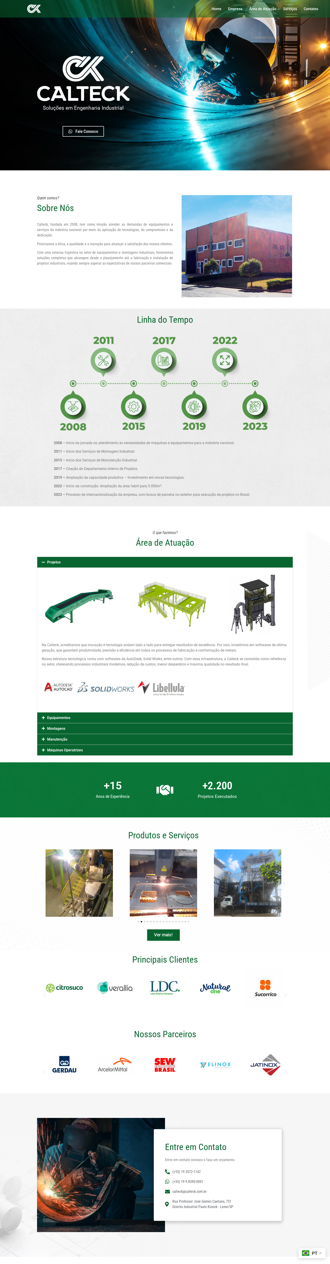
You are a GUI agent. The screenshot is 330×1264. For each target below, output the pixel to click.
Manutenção (57, 739)
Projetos (54, 562)
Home (216, 9)
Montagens (56, 728)
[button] (165, 562)
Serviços (290, 9)
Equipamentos (58, 718)
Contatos (311, 9)
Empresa (235, 9)
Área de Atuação (262, 9)
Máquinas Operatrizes (65, 750)
